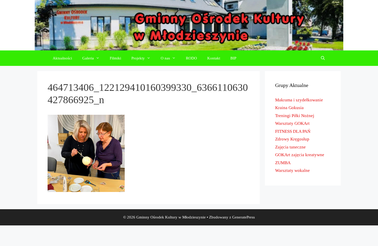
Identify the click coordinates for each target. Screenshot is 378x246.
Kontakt (213, 58)
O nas (165, 58)
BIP (233, 58)
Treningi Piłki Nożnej (294, 115)
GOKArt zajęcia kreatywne (299, 154)
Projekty (138, 58)
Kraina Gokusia (289, 107)
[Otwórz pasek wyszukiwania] (322, 58)
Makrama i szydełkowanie (299, 100)
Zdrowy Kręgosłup (292, 139)
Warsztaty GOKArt (292, 123)
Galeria (88, 58)
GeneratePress (243, 217)
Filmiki (115, 58)
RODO (191, 58)
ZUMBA (283, 162)
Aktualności (62, 58)
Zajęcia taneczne (290, 147)
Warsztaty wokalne (292, 170)
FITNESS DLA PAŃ (292, 131)
